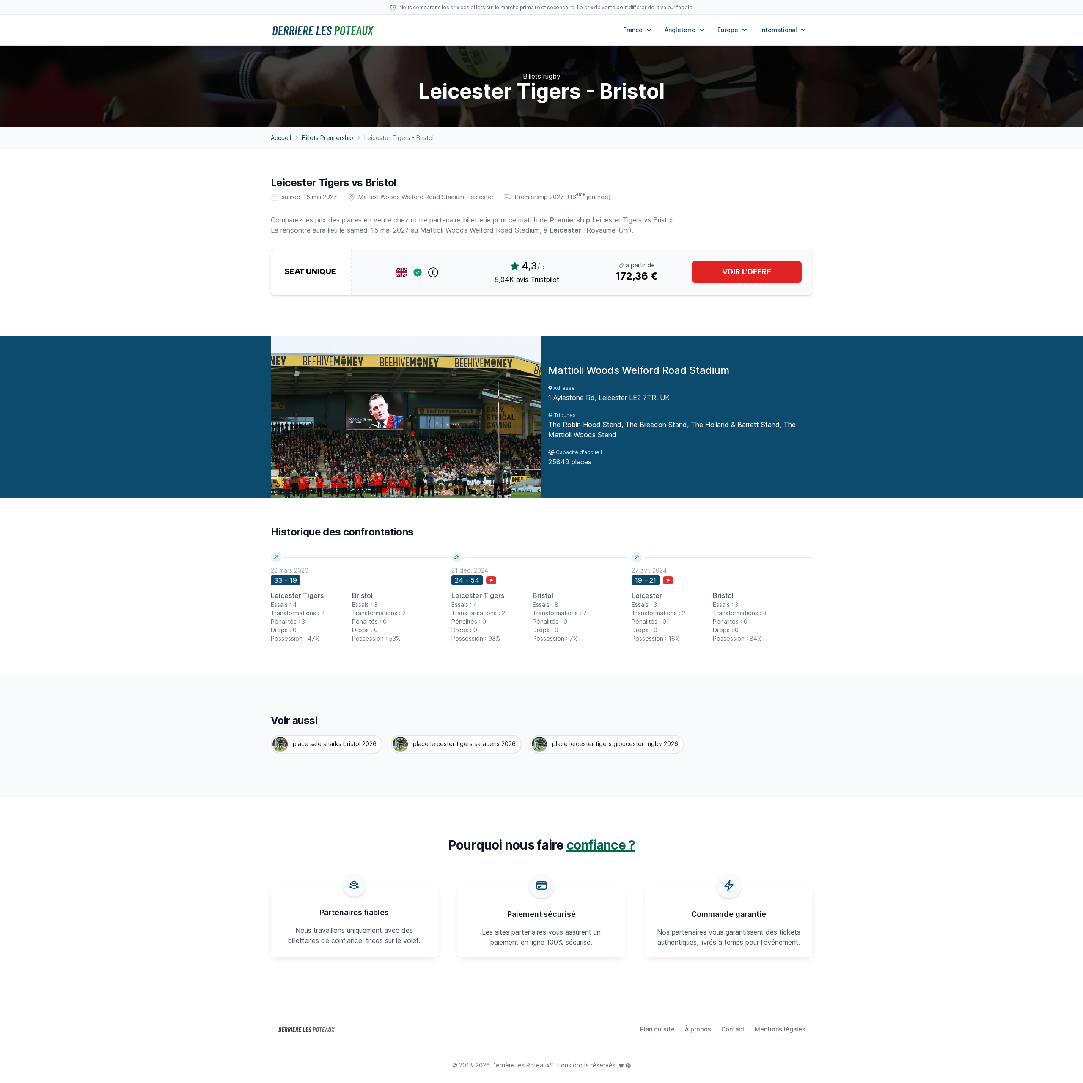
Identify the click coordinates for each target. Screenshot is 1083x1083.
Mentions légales (780, 1029)
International (778, 29)
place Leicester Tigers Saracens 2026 (463, 743)
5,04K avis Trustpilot (527, 279)
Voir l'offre (746, 271)
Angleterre (680, 29)
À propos (698, 1029)
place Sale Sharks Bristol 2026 (334, 743)
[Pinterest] (628, 1065)
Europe (727, 29)
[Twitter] (622, 1065)
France (633, 29)
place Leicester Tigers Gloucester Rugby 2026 (614, 743)
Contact (733, 1029)
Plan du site (657, 1029)
